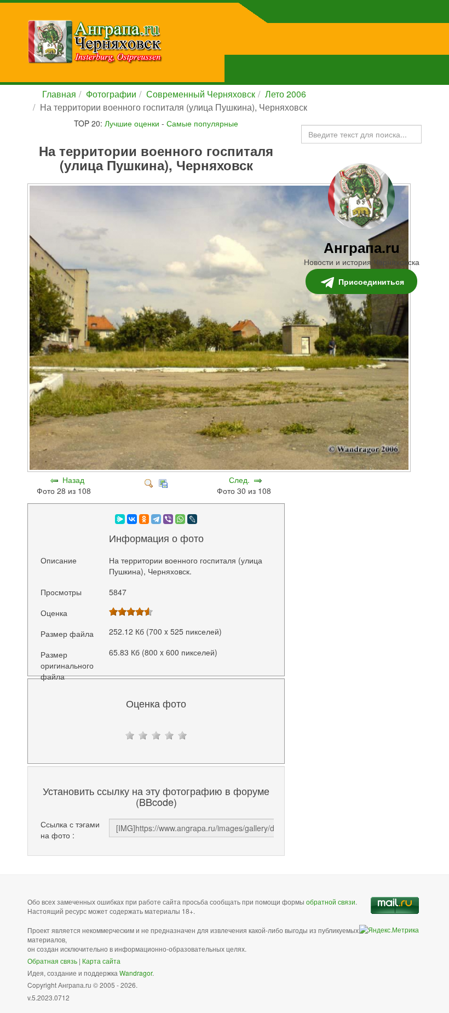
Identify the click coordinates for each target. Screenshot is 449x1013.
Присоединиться (371, 281)
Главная (59, 94)
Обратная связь (52, 960)
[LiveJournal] (192, 519)
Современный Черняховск (200, 94)
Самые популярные (202, 123)
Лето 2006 (285, 94)
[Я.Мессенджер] (120, 519)
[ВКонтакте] (132, 519)
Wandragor (135, 972)
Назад (73, 479)
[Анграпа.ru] (150, 41)
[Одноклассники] (144, 519)
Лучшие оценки (132, 123)
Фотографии (111, 94)
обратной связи (330, 901)
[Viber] (168, 519)
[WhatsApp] (180, 519)
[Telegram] (156, 519)
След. (239, 479)
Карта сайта (101, 960)
